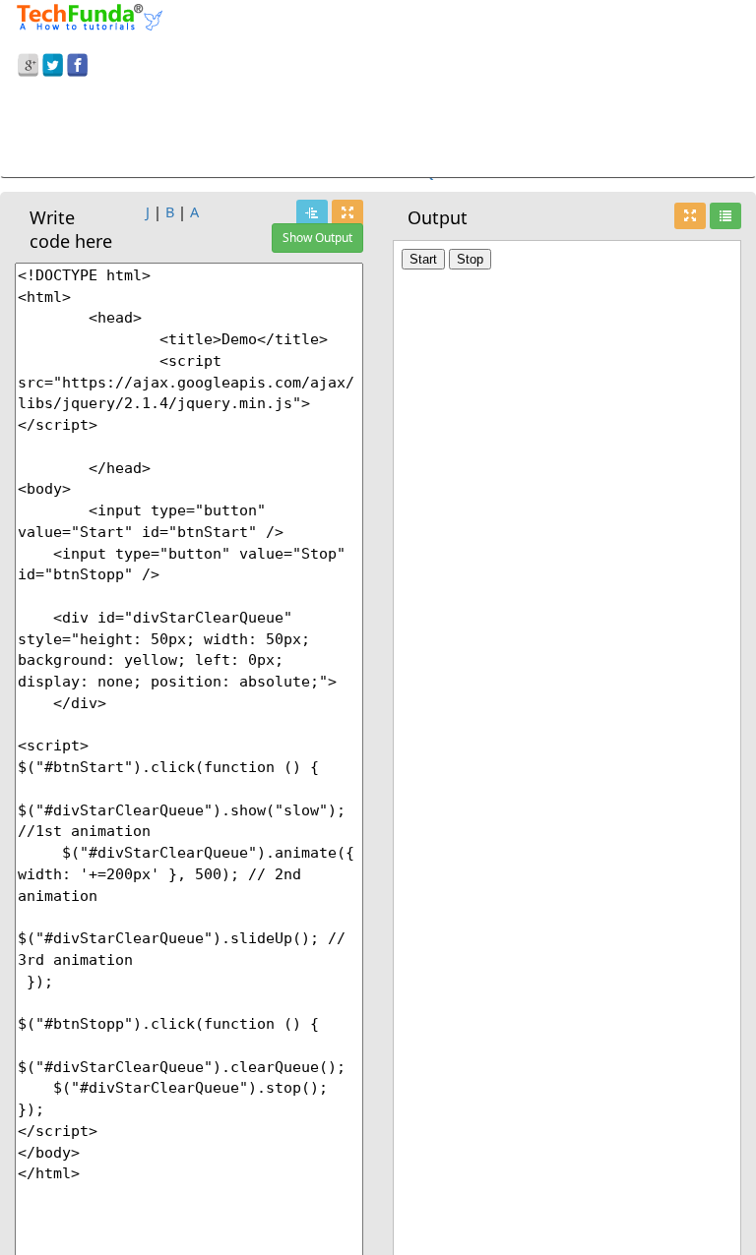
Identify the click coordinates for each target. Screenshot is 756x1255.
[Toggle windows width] (347, 213)
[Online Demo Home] (89, 15)
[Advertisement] (378, 131)
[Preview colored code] (312, 213)
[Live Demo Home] (725, 216)
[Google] (28, 62)
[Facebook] (77, 62)
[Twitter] (52, 62)
